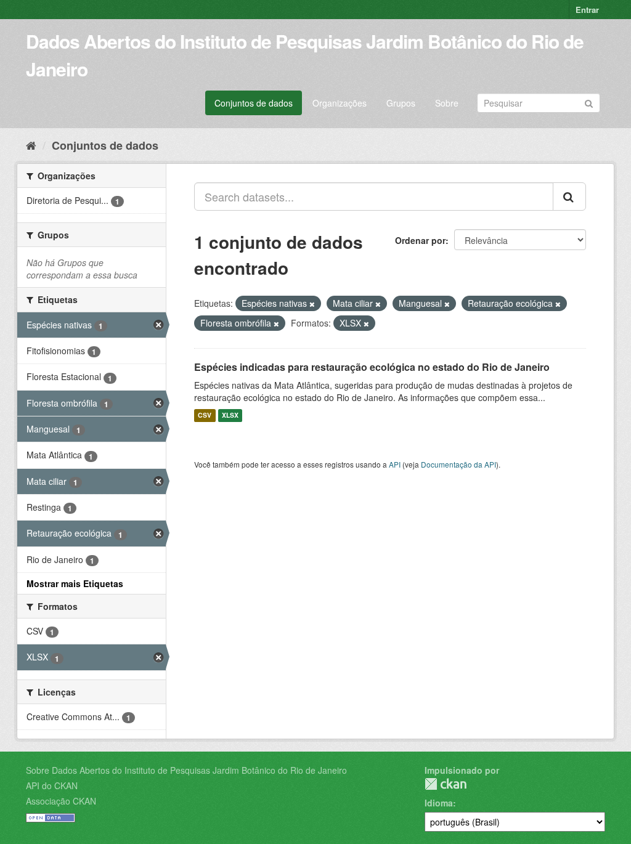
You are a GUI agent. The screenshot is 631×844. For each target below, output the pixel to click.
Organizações (339, 103)
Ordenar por (420, 240)
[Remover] (312, 304)
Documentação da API (458, 464)
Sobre (446, 103)
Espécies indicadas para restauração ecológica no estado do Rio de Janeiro (372, 367)
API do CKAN (52, 785)
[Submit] (589, 102)
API (395, 464)
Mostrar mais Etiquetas (74, 583)
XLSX (230, 415)
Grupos (400, 103)
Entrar (587, 9)
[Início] (31, 145)
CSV (204, 415)
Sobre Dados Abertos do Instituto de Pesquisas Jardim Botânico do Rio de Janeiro (186, 770)
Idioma (439, 803)
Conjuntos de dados (253, 103)
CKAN (445, 783)
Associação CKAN (61, 801)
